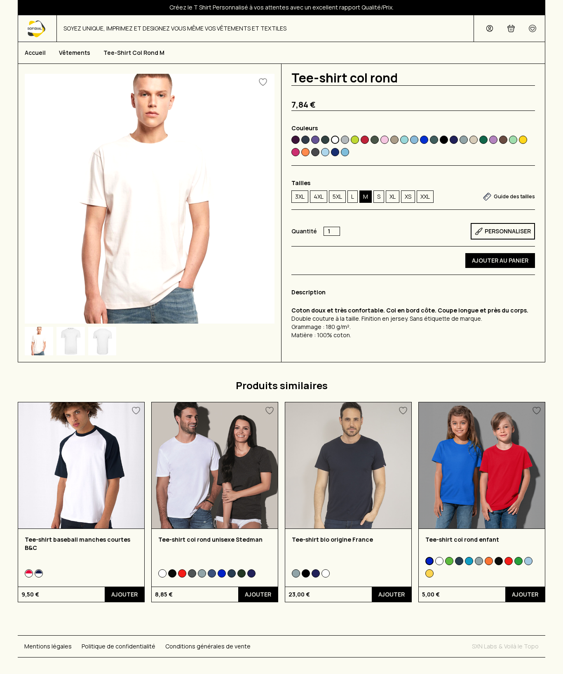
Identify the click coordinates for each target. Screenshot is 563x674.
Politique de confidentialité (118, 646)
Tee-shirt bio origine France (332, 539)
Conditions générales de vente (208, 646)
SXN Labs (484, 646)
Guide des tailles (514, 196)
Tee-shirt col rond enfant (462, 539)
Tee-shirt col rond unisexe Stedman (210, 539)
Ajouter (124, 594)
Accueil (35, 52)
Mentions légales (48, 646)
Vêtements (74, 52)
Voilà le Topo (521, 646)
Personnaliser (508, 231)
